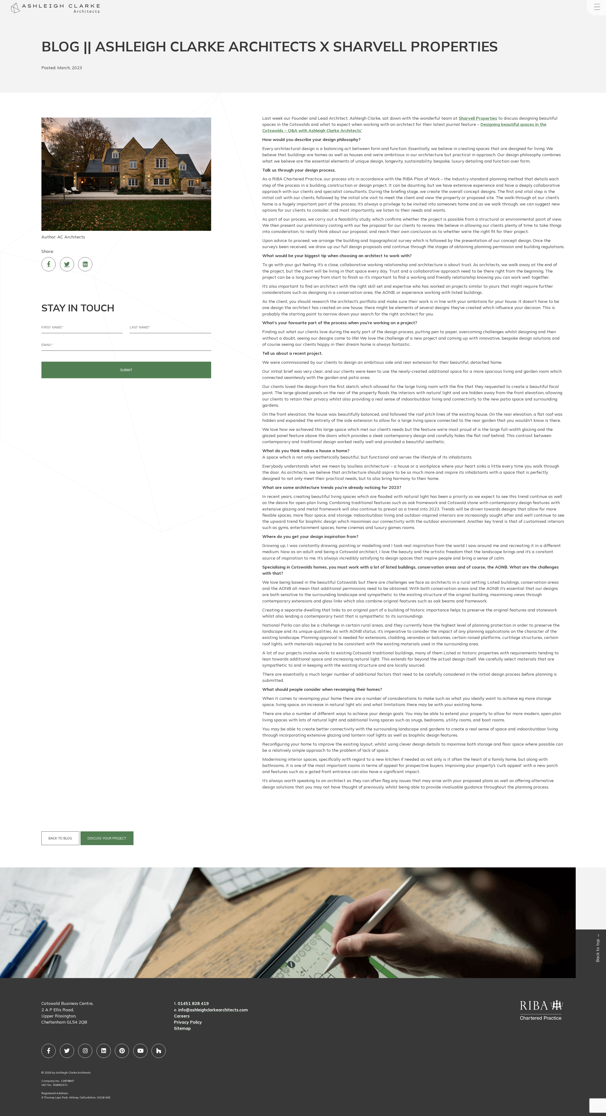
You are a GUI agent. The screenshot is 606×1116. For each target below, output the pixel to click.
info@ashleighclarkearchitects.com (213, 1009)
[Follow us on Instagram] (85, 1051)
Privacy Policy (188, 1022)
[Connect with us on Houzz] (159, 1051)
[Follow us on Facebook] (48, 1051)
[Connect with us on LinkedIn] (104, 1051)
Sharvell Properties (478, 118)
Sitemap (182, 1028)
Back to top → (597, 948)
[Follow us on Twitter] (67, 1051)
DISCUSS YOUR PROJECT (107, 838)
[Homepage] (15, 9)
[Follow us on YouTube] (140, 1051)
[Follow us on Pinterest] (122, 1051)
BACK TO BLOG (60, 838)
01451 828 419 (193, 1003)
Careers (182, 1015)
